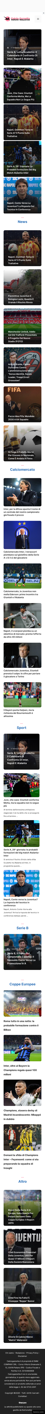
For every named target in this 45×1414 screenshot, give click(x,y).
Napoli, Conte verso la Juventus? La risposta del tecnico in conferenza (21, 902)
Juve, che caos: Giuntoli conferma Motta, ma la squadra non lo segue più (21, 803)
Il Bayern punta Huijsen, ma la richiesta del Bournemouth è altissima (19, 713)
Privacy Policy (32, 1353)
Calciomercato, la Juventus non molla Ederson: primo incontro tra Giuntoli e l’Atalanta (21, 594)
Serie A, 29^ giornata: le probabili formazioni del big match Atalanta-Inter (21, 852)
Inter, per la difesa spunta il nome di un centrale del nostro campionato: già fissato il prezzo (22, 512)
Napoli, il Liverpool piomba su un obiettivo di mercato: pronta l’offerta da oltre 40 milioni (22, 634)
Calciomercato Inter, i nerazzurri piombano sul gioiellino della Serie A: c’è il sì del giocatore (21, 555)
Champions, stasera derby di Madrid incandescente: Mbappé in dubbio (22, 1115)
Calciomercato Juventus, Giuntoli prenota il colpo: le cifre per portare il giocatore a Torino (22, 673)
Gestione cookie (38, 1412)
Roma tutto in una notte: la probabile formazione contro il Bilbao (21, 1025)
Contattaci (22, 1396)
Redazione (20, 1353)
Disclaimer (22, 1356)
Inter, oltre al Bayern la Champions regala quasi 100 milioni (20, 1070)
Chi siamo (9, 1353)
